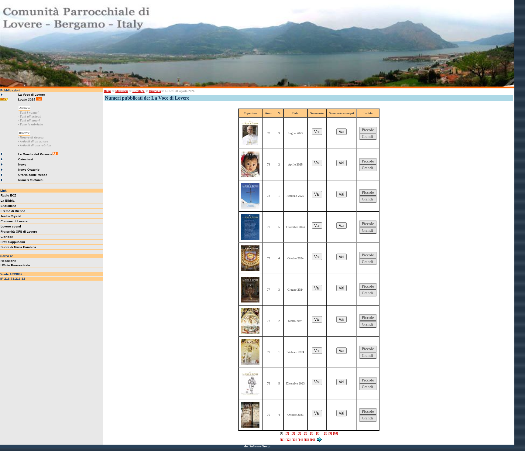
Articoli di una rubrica (35, 145)
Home (107, 91)
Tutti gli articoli (30, 116)
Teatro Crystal (11, 216)
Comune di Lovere (14, 221)
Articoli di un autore (34, 141)
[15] (306, 439)
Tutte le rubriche (31, 124)
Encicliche (8, 205)
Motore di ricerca (31, 137)
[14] (300, 439)
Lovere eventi (11, 226)
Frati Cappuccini (13, 242)
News (22, 164)
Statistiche (121, 91)
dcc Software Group (257, 446)
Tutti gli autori (30, 120)
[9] (330, 433)
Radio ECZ (8, 195)
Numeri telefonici (30, 180)
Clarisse (7, 236)
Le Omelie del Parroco (35, 154)
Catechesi (25, 159)
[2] (287, 433)
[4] (299, 433)
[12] (288, 439)
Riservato (155, 91)
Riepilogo (138, 91)
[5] (305, 433)
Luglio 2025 (27, 99)
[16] (312, 439)
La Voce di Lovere (31, 94)
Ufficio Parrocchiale (15, 265)
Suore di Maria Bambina (18, 247)
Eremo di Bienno (13, 211)
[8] (325, 433)
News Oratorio (28, 169)
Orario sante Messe (32, 174)
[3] (293, 433)
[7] (317, 433)
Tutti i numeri (29, 112)
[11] (282, 439)
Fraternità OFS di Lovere (19, 231)
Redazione (8, 260)
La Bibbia (8, 200)
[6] (311, 433)
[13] (294, 439)
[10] (335, 433)
